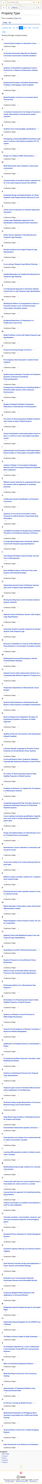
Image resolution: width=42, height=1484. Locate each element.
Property (4, 8)
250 (25, 28)
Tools (38, 8)
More (14, 7)
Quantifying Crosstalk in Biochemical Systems (20, 950)
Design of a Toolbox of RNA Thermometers (19, 156)
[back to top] (21, 1467)
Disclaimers (33, 1481)
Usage (7, 22)
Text (19, 18)
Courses (5, 1456)
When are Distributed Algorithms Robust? (18, 1363)
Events (4, 1458)
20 (13, 28)
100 (21, 28)
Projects (4, 1462)
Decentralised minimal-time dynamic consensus (21, 1127)
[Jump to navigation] (3, 2)
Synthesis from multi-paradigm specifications (20, 129)
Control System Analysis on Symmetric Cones (20, 43)
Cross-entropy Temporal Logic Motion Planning (20, 264)
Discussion (9, 8)
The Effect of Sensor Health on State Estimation (21, 1336)
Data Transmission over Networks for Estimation (21, 1444)
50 (17, 28)
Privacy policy (9, 1481)
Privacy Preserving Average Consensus (18, 350)
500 (29, 28)
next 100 (35, 28)
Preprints (5, 1460)
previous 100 (7, 28)
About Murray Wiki (22, 1481)
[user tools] (38, 2)
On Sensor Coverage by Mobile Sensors (18, 1403)
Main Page (5, 1454)
